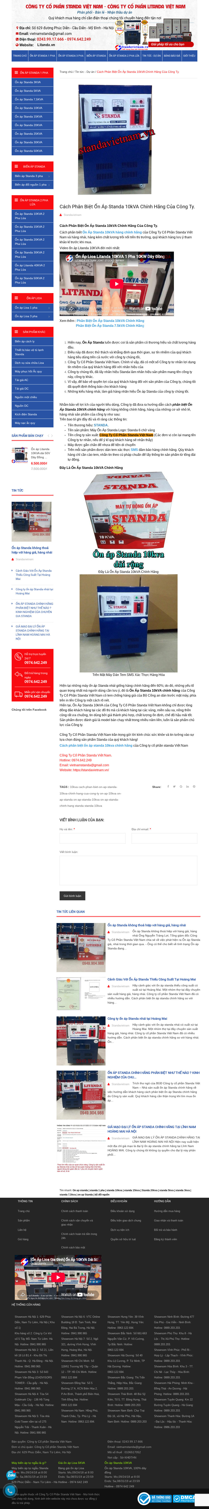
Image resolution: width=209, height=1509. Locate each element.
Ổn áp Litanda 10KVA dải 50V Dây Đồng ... (40, 453)
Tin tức (17, 490)
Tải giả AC (21, 380)
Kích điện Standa (26, 414)
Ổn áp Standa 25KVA (28, 133)
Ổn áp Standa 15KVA (28, 116)
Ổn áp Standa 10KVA (28, 108)
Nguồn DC (21, 405)
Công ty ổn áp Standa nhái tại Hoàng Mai (137, 1019)
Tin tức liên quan (71, 912)
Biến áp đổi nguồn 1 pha (31, 184)
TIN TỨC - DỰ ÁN (151, 55)
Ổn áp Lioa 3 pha (26, 316)
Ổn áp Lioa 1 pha (26, 307)
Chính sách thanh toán (74, 1211)
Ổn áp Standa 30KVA (28, 142)
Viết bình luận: (69, 852)
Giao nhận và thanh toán (168, 1220)
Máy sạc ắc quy (25, 423)
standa (79, 805)
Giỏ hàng (23, 1239)
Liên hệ (22, 1229)
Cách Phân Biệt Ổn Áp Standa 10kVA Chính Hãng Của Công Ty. (127, 206)
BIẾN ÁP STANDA (96, 55)
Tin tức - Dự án (84, 71)
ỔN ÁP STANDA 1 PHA (42, 55)
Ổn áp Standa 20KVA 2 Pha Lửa (29, 241)
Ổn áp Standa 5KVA (28, 90)
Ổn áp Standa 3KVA (28, 82)
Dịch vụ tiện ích (120, 1229)
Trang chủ (24, 1211)
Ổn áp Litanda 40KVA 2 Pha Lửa (30, 267)
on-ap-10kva (108, 793)
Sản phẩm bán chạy (27, 436)
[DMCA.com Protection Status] (184, 1498)
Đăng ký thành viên (165, 1239)
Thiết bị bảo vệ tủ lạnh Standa (29, 352)
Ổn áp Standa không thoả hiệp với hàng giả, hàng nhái (147, 925)
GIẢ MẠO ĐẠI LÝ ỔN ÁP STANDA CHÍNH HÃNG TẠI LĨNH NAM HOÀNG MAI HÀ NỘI (33, 632)
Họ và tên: (67, 829)
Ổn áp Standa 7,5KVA (29, 99)
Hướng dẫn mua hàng (167, 1211)
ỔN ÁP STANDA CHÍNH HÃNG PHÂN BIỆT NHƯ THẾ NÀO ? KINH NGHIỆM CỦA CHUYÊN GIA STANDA (34, 610)
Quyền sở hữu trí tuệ (123, 1239)
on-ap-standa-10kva (86, 799)
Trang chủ (20, 55)
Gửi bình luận (72, 895)
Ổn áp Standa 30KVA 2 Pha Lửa (29, 254)
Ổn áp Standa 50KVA (28, 150)
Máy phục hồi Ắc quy (28, 371)
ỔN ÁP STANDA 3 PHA (70, 55)
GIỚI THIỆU (189, 55)
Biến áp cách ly (24, 341)
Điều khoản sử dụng (123, 1211)
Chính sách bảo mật (73, 1247)
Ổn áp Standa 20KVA (28, 125)
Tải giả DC (22, 388)
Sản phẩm (24, 1220)
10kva (74, 787)
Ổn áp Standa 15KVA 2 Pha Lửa (29, 229)
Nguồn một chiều (26, 397)
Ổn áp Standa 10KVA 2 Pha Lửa (29, 216)
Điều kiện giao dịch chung (126, 1220)
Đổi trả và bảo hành (165, 1229)
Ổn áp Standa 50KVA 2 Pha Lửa (29, 280)
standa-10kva (93, 805)
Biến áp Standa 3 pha (29, 176)
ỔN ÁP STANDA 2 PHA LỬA (124, 55)
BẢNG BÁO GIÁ (172, 55)
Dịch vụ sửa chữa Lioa (29, 362)
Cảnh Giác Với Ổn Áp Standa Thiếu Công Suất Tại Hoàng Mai (152, 979)
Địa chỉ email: (141, 829)
